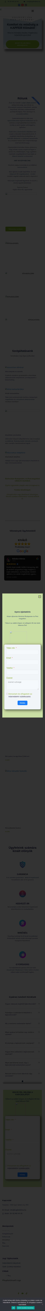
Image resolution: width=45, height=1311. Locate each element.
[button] (40, 597)
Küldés (22, 703)
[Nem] (42, 1304)
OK (14, 1308)
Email (8, 658)
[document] (22, 655)
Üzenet (9, 678)
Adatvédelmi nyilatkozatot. (19, 696)
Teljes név (10, 648)
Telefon (9, 668)
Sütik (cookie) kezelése (25, 1308)
